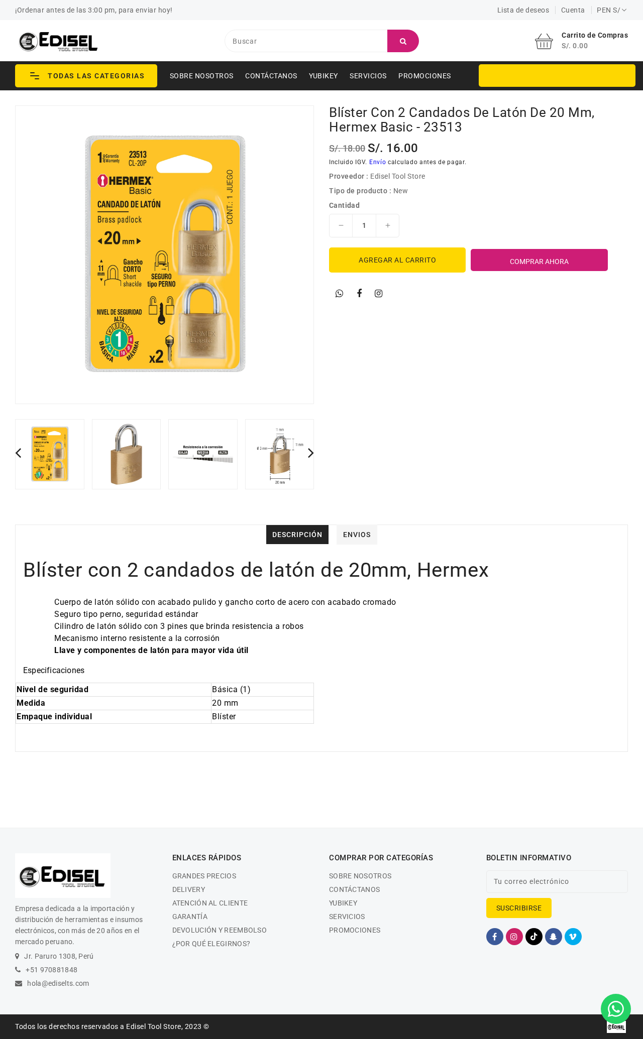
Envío (377, 162)
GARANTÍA (189, 917)
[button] (86, 75)
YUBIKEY (323, 76)
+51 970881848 (51, 970)
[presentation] (18, 452)
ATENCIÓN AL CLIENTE (210, 903)
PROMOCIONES (424, 76)
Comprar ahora (539, 261)
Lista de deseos (523, 10)
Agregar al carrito (397, 260)
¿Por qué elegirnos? (211, 944)
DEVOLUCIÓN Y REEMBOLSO (219, 930)
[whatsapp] (339, 294)
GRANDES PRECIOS (204, 876)
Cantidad (344, 205)
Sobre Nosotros (202, 76)
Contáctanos (271, 76)
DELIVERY (188, 889)
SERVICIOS (368, 76)
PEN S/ (608, 10)
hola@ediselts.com (58, 983)
